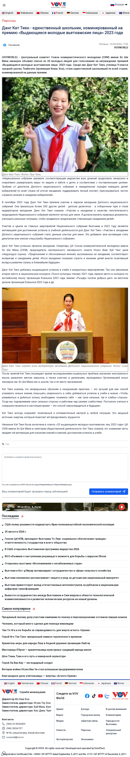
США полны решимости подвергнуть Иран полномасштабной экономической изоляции (59, 524)
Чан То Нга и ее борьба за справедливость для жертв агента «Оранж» (46, 630)
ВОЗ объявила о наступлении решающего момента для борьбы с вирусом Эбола (55, 556)
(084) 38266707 (14, 728)
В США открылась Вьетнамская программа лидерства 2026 (42, 549)
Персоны (9, 21)
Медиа (60, 721)
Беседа (85, 709)
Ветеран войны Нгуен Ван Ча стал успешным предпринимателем (42, 669)
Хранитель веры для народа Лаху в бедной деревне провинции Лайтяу (46, 643)
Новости (61, 730)
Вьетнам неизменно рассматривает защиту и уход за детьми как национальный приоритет (62, 577)
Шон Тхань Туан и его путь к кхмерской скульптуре (34, 656)
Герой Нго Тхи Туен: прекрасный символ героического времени (42, 636)
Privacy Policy (45, 485)
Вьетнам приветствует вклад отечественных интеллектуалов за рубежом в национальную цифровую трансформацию (62, 586)
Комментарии (113, 715)
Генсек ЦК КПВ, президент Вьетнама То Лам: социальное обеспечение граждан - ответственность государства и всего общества (56, 540)
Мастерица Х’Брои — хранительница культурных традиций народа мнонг (47, 649)
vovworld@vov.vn (15, 737)
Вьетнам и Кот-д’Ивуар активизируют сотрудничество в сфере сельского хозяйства (58, 570)
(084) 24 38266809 (15, 724)
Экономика (87, 739)
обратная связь (89, 721)
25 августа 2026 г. (16, 531)
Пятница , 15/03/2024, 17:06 (113, 44)
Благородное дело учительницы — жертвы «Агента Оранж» (39, 675)
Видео (59, 715)
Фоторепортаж (64, 739)
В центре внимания (116, 709)
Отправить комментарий (106, 491)
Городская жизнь (90, 715)
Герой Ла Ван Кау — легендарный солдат (27, 662)
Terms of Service (60, 485)
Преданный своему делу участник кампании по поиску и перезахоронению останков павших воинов (64, 617)
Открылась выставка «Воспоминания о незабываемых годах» (43, 563)
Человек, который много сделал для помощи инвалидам (37, 623)
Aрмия (59, 709)
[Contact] (3, 753)
